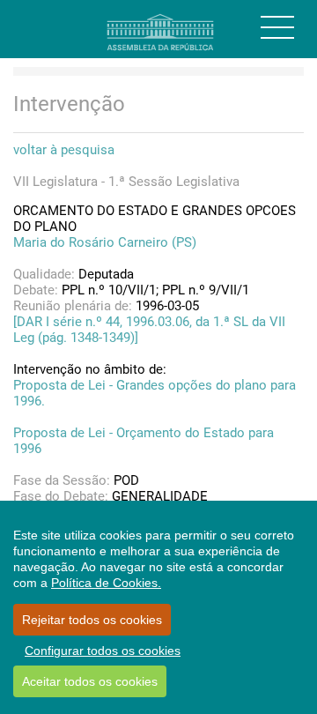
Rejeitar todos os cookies (92, 620)
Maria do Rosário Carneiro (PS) (104, 242)
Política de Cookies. (106, 583)
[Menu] (277, 27)
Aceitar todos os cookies (90, 681)
